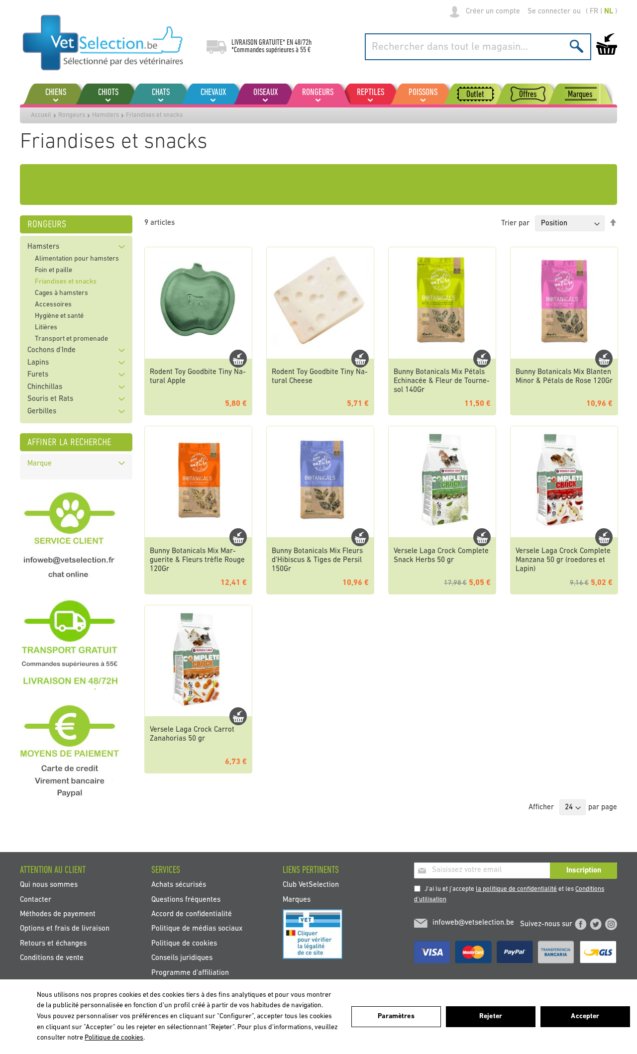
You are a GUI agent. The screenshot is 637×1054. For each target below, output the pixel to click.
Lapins (38, 363)
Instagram (611, 924)
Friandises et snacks (66, 282)
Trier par (515, 223)
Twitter (595, 924)
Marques (297, 899)
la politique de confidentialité (516, 889)
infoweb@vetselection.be (473, 923)
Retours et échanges (53, 943)
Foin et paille (53, 270)
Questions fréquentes (185, 899)
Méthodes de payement (58, 914)
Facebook (580, 924)
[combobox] (478, 46)
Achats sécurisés (178, 885)
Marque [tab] (39, 464)
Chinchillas (44, 387)
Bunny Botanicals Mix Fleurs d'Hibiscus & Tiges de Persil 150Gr (317, 560)
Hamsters (105, 115)
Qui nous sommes (49, 885)
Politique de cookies (184, 943)
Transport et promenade (71, 339)
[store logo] (103, 42)
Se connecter (549, 11)
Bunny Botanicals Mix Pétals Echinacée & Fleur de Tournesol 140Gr (442, 381)
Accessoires (53, 304)
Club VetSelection (311, 885)
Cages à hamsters (61, 293)
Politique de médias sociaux (196, 929)
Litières (46, 327)
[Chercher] (576, 46)
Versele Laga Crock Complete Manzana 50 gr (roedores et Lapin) (563, 560)
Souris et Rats (50, 399)
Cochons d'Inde (51, 350)
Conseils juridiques (181, 958)
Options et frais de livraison (64, 929)
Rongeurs (71, 115)
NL (608, 11)
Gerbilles (41, 411)
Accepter (585, 1016)
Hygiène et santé (59, 316)
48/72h (303, 43)
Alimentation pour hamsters (77, 259)
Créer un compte (493, 11)
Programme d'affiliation (190, 972)
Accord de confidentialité (191, 914)
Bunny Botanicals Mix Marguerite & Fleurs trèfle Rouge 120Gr (197, 560)
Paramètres (396, 1016)
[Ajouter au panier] (238, 359)
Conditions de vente (52, 958)
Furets (37, 375)
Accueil (41, 115)
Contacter (35, 899)
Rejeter (490, 1016)
